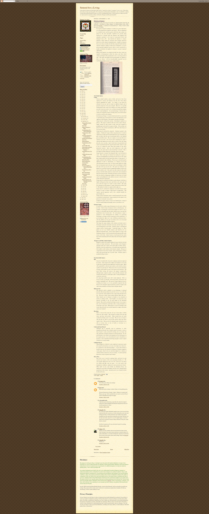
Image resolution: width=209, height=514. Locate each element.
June (83, 188)
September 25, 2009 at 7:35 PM (104, 425)
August (83, 185)
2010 (82, 113)
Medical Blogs (82, 43)
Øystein (101, 381)
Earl (100, 387)
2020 (82, 97)
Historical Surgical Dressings (85, 149)
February (84, 194)
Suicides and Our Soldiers (87, 138)
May (83, 189)
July (83, 186)
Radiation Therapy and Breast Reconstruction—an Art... (87, 181)
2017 (82, 102)
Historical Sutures (85, 141)
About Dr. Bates (83, 40)
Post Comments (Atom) (105, 452)
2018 (82, 100)
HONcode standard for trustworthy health (87, 74)
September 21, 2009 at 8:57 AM (104, 384)
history (98, 375)
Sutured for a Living (90, 7)
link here (109, 480)
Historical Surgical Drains (87, 147)
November (84, 118)
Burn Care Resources (86, 161)
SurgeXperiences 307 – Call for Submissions (86, 130)
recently (101, 25)
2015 (82, 105)
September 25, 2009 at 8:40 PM (104, 443)
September (84, 121)
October (84, 119)
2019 (82, 99)
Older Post (126, 449)
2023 (82, 92)
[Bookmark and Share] (84, 49)
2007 (82, 199)
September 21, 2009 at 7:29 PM (104, 406)
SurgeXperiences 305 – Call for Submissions (86, 157)
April (83, 191)
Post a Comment (98, 446)
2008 (82, 197)
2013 (82, 108)
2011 (82, 111)
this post (126, 435)
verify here (82, 78)
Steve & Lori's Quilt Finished (86, 174)
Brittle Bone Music (85, 159)
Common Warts (85, 162)
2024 (82, 91)
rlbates (100, 429)
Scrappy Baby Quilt (86, 145)
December (84, 116)
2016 (82, 103)
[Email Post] (106, 374)
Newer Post (96, 449)
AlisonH (101, 410)
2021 (82, 96)
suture (101, 375)
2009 (82, 115)
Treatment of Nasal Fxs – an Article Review (87, 136)
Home (81, 41)
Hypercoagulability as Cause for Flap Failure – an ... (87, 167)
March (83, 193)
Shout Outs (84, 125)
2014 (82, 107)
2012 (82, 110)
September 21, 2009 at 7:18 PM (104, 397)
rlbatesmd (82, 35)
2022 (82, 94)
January (84, 196)
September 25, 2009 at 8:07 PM (104, 437)
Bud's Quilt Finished (86, 172)
